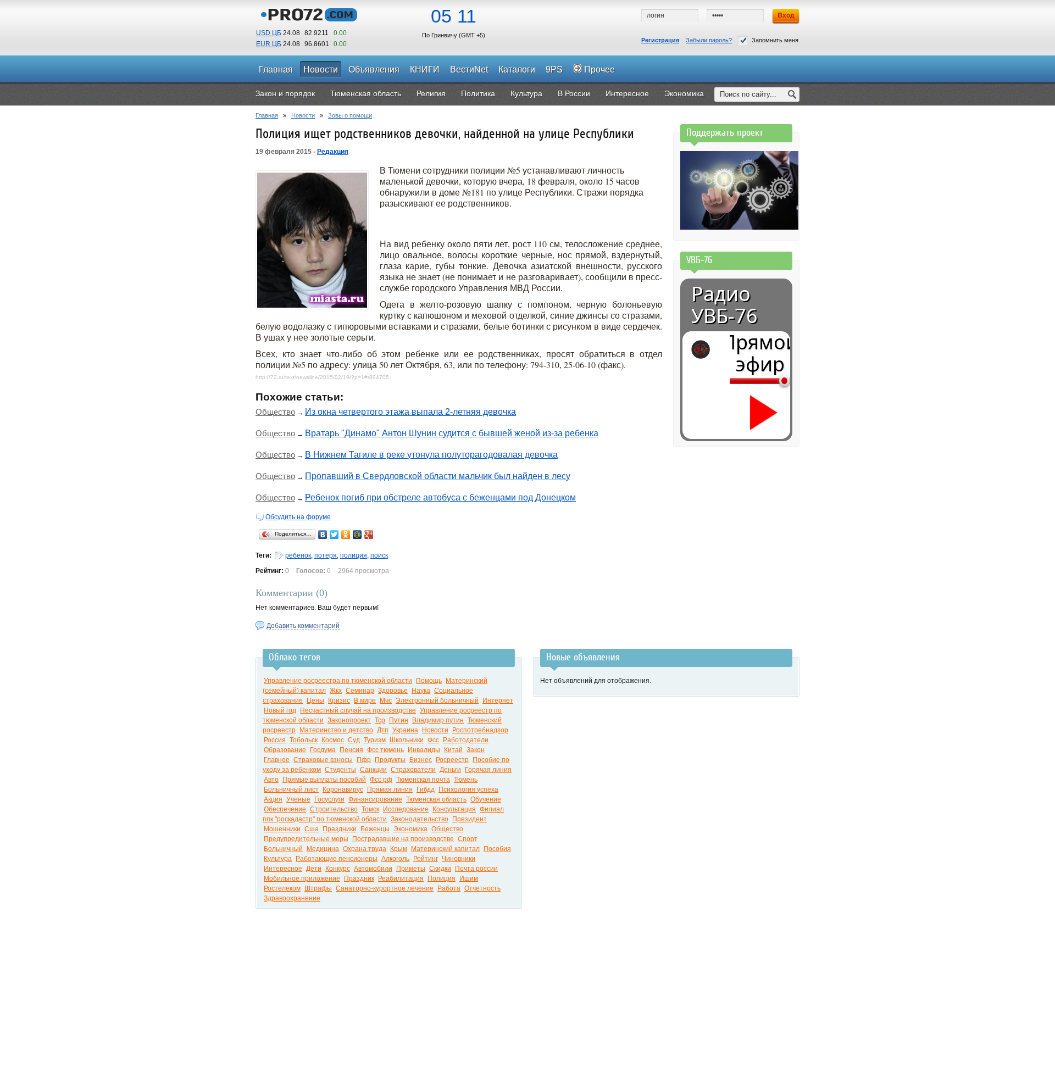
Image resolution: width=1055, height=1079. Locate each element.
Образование (285, 750)
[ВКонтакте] (323, 534)
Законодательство (419, 819)
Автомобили (373, 868)
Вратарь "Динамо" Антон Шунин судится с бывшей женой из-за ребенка (451, 433)
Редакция (332, 151)
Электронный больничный (437, 700)
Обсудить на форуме (298, 517)
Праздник (359, 878)
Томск (370, 809)
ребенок (298, 555)
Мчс (386, 700)
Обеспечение (285, 809)
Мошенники (282, 829)
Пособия (497, 849)
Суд (354, 740)
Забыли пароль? (709, 40)
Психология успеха (468, 789)
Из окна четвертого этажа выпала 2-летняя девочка (410, 411)
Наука (421, 690)
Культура (278, 859)
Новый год (280, 710)
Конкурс (337, 868)
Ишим (468, 878)
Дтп (382, 730)
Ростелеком (282, 888)
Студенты (340, 770)
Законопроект (349, 720)
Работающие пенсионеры (336, 859)
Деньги (450, 770)
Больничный (283, 849)
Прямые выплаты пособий (324, 779)
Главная (267, 115)
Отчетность (482, 888)
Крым (398, 849)
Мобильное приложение (302, 878)
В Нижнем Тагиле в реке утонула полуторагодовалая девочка (431, 454)
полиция (353, 555)
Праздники (340, 829)
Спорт (467, 839)
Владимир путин (438, 720)
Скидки (440, 868)
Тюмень (465, 779)
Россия (275, 740)
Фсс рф (381, 779)
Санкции (373, 770)
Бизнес (420, 760)
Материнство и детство (336, 730)
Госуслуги (329, 799)
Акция (273, 799)
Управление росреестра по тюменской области (338, 681)
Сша (311, 829)
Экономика (410, 829)
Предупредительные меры (306, 839)
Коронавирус (343, 789)
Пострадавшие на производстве (403, 839)
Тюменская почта (423, 779)
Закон (476, 750)
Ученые (298, 799)
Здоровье (393, 690)
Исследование (406, 809)
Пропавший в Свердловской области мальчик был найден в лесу (437, 476)
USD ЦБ (268, 33)
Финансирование (375, 799)
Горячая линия (488, 770)
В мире (365, 700)
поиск (379, 555)
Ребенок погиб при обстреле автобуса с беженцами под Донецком (440, 497)
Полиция (441, 878)
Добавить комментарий (303, 626)
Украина (405, 730)
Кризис (339, 700)
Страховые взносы (323, 760)
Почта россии (476, 868)
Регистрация (660, 40)
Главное (277, 760)
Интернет (497, 700)
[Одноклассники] (346, 534)
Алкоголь (395, 859)
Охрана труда (364, 849)
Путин (398, 720)
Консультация (454, 809)
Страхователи (413, 770)
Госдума (323, 750)
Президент (469, 819)
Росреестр (452, 760)
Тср (380, 720)
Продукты (390, 760)
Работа (448, 888)
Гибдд (426, 789)
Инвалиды (424, 750)
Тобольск (304, 740)
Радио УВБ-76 (724, 305)
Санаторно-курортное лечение (385, 888)
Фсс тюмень (385, 750)
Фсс (433, 740)
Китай (453, 750)
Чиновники (458, 859)
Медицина (323, 849)
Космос (332, 740)
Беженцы (375, 829)
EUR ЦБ (268, 44)
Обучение (485, 799)
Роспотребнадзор (480, 730)
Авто (271, 779)
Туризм (375, 740)
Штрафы (318, 888)
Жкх (336, 690)
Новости (303, 115)
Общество (275, 411)
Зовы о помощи (350, 115)
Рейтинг (425, 859)
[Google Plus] (369, 534)
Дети (313, 868)
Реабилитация (401, 878)
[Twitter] (334, 534)
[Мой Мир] (357, 534)
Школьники (407, 740)
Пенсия (351, 750)
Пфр (364, 760)
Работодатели (465, 740)
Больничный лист (291, 789)
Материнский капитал (445, 849)
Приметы (410, 868)
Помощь (429, 681)
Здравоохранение (292, 898)
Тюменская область (436, 799)
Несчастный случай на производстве (358, 710)
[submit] (792, 94)
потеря (325, 555)
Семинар (360, 690)
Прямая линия (390, 789)
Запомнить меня (775, 40)
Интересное (283, 868)
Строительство (334, 809)
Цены (315, 700)
